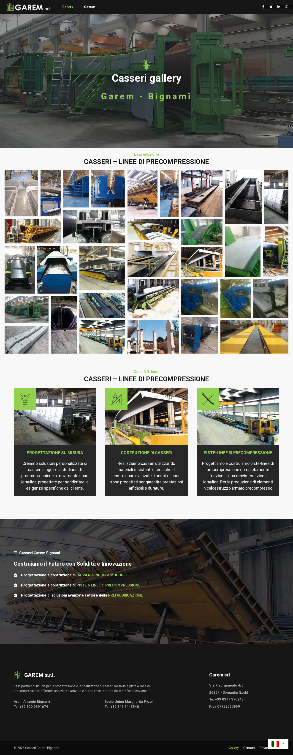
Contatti (90, 7)
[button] (21, 193)
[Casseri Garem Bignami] (28, 7)
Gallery (67, 7)
